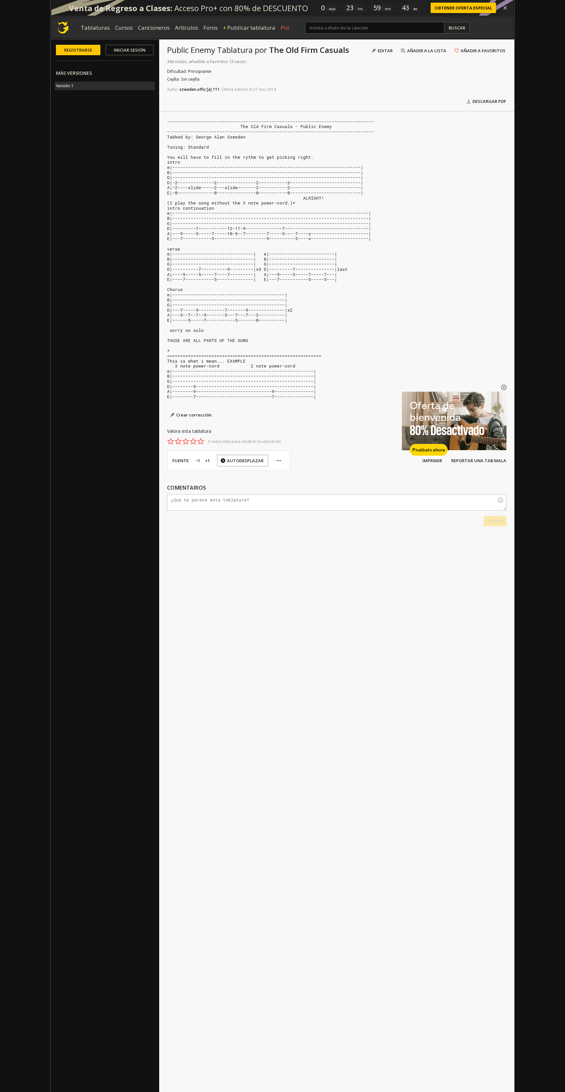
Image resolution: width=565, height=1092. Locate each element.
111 (216, 89)
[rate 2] (178, 441)
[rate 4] (193, 441)
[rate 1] (171, 441)
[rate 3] (186, 441)
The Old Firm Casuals (309, 49)
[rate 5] (201, 441)
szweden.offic (193, 89)
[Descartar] (505, 8)
